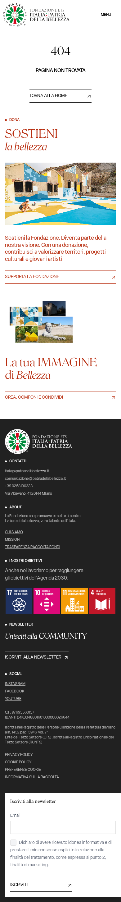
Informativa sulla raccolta (32, 777)
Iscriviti (19, 885)
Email (15, 815)
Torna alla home (48, 96)
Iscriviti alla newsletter (33, 657)
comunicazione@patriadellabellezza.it (35, 479)
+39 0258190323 (19, 486)
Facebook (14, 691)
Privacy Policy (19, 755)
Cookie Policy (18, 762)
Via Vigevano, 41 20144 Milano (28, 494)
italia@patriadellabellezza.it (27, 471)
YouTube (13, 699)
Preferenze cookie (23, 770)
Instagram (15, 684)
